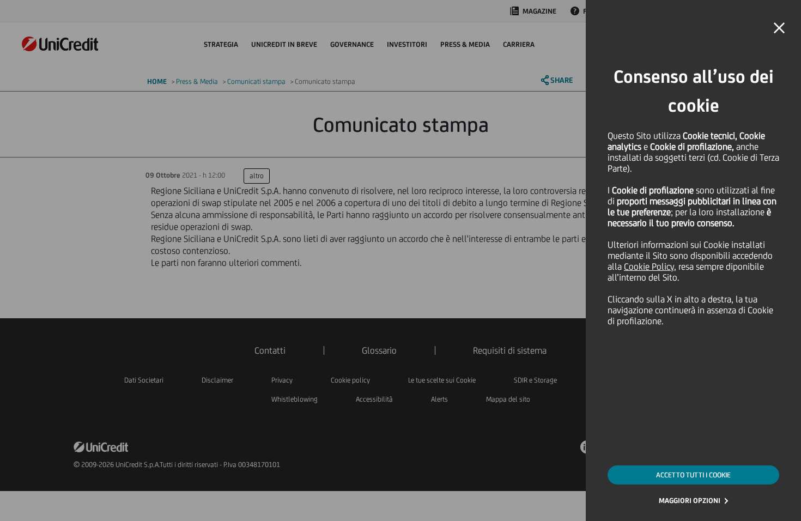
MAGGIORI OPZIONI (689, 500)
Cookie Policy (649, 266)
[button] (779, 28)
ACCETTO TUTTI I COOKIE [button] (693, 475)
